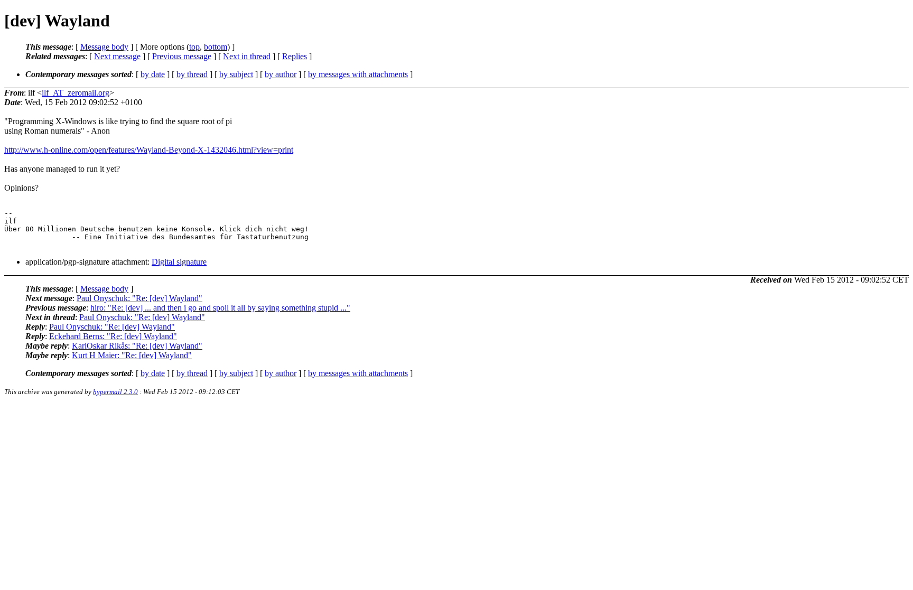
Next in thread (247, 56)
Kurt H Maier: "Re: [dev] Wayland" (132, 355)
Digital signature (179, 261)
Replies (294, 56)
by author (280, 74)
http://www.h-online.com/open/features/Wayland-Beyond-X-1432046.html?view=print (148, 149)
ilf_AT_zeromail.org (75, 92)
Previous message (181, 56)
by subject (236, 74)
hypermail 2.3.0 (115, 392)
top (194, 46)
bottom (215, 46)
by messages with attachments (358, 74)
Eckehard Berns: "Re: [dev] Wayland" (113, 336)
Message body (104, 46)
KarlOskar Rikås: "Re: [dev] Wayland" (137, 345)
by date (153, 74)
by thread (192, 74)
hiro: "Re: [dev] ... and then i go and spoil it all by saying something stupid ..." (220, 307)
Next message (117, 56)
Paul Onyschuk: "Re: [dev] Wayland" (139, 298)
